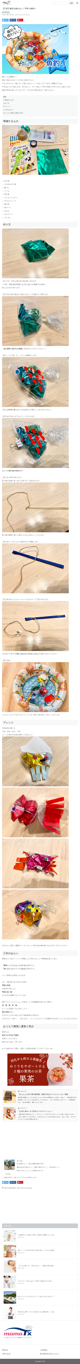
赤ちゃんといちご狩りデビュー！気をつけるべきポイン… (37, 1296)
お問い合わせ (6, 1353)
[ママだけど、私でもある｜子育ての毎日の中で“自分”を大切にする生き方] (10, 1282)
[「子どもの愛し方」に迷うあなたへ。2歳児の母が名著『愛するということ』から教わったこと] (10, 1266)
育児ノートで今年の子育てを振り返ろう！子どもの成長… (37, 1250)
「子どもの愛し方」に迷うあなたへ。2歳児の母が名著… (36, 1266)
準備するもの (8, 100)
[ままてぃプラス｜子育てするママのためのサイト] (6, 3)
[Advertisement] (40, 1137)
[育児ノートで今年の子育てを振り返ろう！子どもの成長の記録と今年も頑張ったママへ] (10, 1251)
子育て (4, 14)
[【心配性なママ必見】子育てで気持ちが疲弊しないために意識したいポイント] (10, 1236)
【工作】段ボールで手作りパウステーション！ (35, 1111)
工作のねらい (8, 110)
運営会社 (5, 1350)
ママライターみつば (24, 14)
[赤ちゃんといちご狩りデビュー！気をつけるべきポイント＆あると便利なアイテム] (10, 1297)
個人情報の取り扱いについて (49, 1353)
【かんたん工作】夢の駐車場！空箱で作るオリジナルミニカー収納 (43, 1094)
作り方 (6, 103)
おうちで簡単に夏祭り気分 (13, 113)
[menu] (77, 3)
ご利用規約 (43, 1350)
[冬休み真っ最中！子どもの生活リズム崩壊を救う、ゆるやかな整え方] (10, 1313)
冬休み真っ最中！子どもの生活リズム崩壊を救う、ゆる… (37, 1312)
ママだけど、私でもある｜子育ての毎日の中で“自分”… (36, 1281)
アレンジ (7, 106)
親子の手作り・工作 (12, 14)
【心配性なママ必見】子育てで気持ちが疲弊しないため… (37, 1235)
